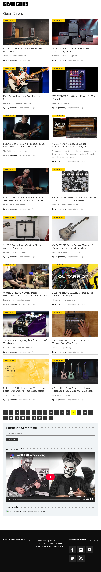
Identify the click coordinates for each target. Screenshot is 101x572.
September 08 (73, 304)
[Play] (9, 499)
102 (28, 418)
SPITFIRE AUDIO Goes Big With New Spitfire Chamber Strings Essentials (24, 389)
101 (22, 418)
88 (39, 412)
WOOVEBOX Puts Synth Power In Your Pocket (74, 97)
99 (11, 418)
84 (17, 412)
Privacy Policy (59, 546)
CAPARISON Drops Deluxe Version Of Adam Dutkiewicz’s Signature (73, 246)
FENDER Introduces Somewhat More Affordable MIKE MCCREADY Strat (24, 199)
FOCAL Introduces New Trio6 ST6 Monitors (22, 50)
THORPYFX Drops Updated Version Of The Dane (25, 342)
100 (17, 418)
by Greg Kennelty (10, 60)
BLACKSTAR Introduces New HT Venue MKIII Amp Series (74, 50)
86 (28, 412)
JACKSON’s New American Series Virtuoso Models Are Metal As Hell (72, 389)
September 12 (73, 209)
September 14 (73, 108)
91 (56, 412)
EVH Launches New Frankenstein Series (22, 97)
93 (68, 412)
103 (34, 418)
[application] (50, 477)
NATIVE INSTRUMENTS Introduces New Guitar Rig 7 (72, 294)
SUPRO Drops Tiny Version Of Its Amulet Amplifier (22, 246)
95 (79, 412)
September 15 (24, 60)
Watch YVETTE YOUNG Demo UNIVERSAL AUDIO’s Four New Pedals (25, 294)
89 (45, 412)
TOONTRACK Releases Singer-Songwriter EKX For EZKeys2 (69, 145)
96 (85, 412)
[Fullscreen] (91, 499)
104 (39, 418)
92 (62, 412)
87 (34, 412)
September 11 (24, 304)
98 (5, 418)
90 (51, 412)
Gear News (9, 21)
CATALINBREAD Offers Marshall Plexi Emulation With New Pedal (74, 199)
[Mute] (87, 499)
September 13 (24, 155)
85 (22, 412)
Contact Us (46, 546)
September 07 (24, 400)
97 (90, 412)
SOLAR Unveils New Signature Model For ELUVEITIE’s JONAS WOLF (24, 145)
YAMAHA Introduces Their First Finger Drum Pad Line (71, 342)
